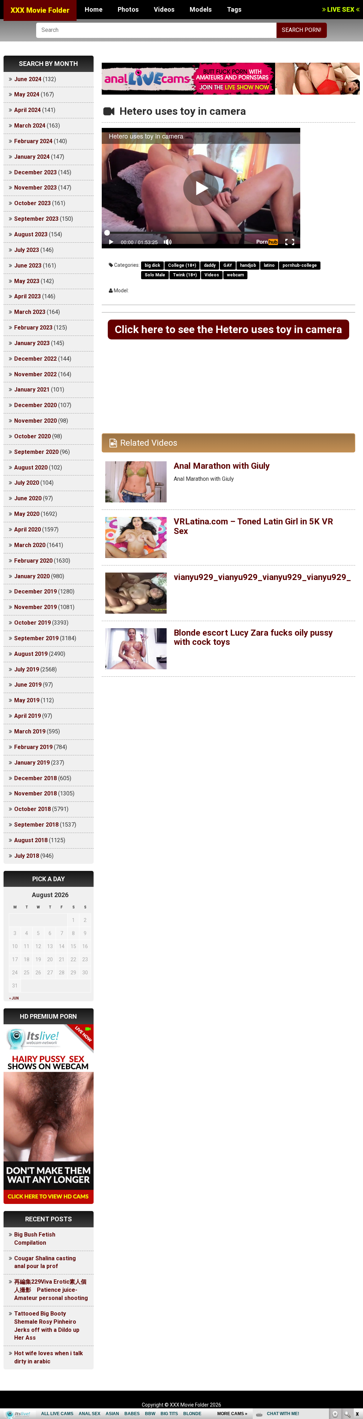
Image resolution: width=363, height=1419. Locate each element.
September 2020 (36, 452)
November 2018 (35, 793)
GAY (227, 265)
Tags (234, 9)
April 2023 (27, 296)
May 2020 (26, 514)
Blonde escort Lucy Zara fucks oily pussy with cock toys (253, 637)
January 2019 (32, 762)
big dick (152, 265)
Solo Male (155, 274)
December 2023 (35, 172)
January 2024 (32, 156)
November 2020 (35, 420)
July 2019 (26, 669)
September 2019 (36, 638)
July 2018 (26, 855)
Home (93, 9)
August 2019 (31, 654)
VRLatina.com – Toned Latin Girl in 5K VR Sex (253, 526)
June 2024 (27, 79)
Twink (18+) (185, 274)
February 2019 (33, 747)
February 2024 (33, 141)
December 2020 (35, 405)
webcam (235, 274)
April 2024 (27, 110)
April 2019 (27, 716)
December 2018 (35, 778)
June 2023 (27, 265)
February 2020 (33, 560)
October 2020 (32, 436)
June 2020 (27, 498)
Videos (164, 9)
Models (201, 9)
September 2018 (36, 824)
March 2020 (29, 545)
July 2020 (26, 482)
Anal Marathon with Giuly (222, 466)
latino (269, 265)
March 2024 (29, 125)
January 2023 (32, 343)
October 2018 (32, 809)
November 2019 (35, 607)
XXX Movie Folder (40, 10)
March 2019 (29, 731)
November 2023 (35, 187)
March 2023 (29, 312)
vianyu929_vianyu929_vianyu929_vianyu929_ (262, 577)
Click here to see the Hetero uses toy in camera (228, 329)
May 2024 (26, 94)
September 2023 (36, 218)
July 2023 (26, 250)
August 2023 (31, 234)
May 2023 (26, 281)
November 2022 (35, 374)
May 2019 (26, 700)
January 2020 (32, 576)
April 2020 (27, 529)
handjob (248, 265)
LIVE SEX (341, 9)
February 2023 (33, 327)
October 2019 (32, 622)
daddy (210, 265)
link (356, 1308)
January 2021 (32, 389)
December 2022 (35, 358)
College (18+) (182, 265)
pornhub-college (300, 265)
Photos (128, 9)
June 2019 (27, 684)
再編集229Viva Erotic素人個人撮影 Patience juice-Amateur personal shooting (51, 1289)
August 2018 (31, 840)
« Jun (14, 998)
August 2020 (31, 467)
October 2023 (32, 203)
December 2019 (35, 591)
